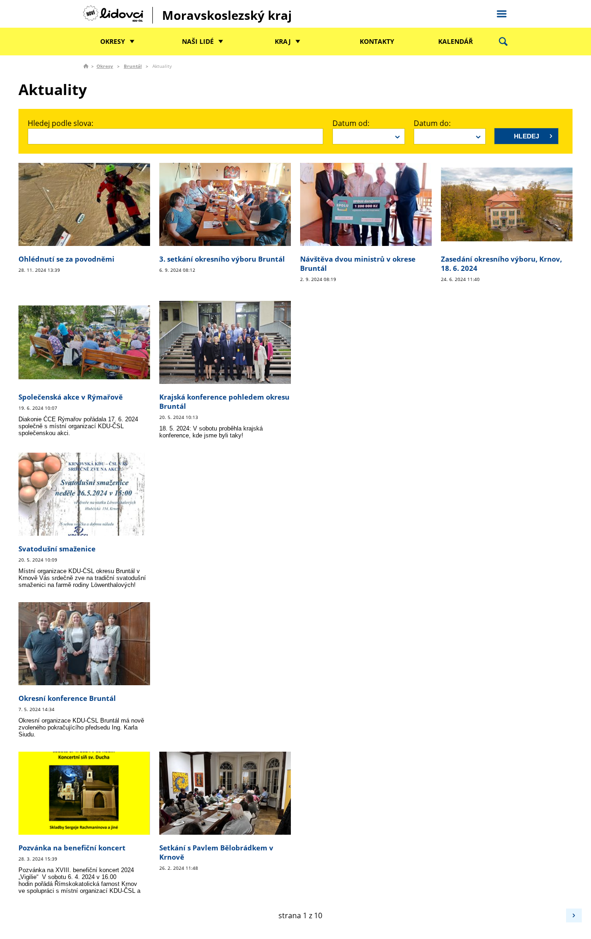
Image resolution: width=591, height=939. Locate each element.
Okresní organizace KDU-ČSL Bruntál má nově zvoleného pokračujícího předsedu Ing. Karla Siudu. (81, 727)
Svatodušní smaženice (57, 548)
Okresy (112, 41)
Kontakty (377, 41)
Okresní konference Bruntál (67, 698)
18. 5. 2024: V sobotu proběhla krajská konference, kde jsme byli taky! (211, 432)
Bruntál (133, 66)
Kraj (283, 41)
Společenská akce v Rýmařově (70, 396)
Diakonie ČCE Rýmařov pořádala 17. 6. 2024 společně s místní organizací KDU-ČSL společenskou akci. (78, 426)
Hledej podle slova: (60, 123)
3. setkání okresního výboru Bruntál (222, 258)
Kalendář (455, 41)
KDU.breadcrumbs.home (86, 66)
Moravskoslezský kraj (227, 15)
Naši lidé (198, 41)
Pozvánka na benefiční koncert (72, 847)
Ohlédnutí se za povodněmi (66, 258)
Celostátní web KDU (501, 12)
